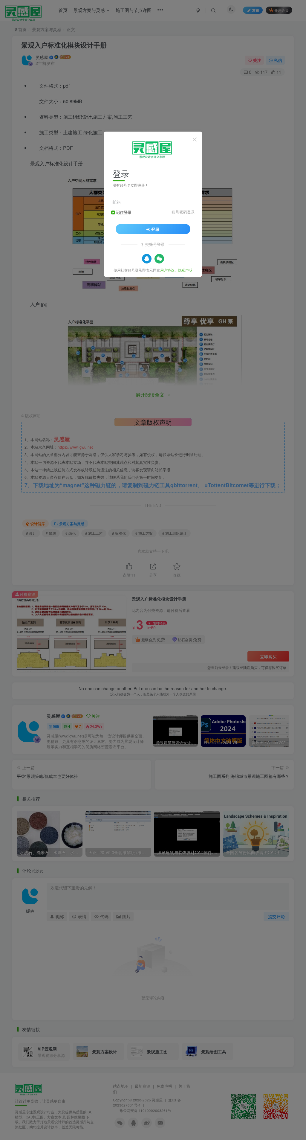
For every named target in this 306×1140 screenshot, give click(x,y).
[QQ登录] (147, 258)
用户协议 (167, 269)
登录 (155, 229)
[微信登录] (159, 258)
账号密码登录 (183, 212)
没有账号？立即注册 (129, 185)
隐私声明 (185, 269)
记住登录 (123, 212)
